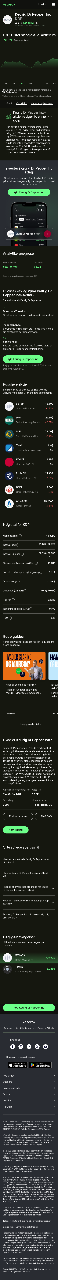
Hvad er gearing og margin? (21, 684)
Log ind (42, 4)
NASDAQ (46, 816)
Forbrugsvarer (18, 816)
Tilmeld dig (6, 90)
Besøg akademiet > (30, 724)
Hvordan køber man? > (43, 103)
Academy (18, 369)
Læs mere (10, 714)
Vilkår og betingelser (11, 1215)
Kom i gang (16, 829)
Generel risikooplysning (12, 1227)
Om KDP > (21, 103)
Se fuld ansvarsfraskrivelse (30, 1215)
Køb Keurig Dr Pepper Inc (29, 192)
